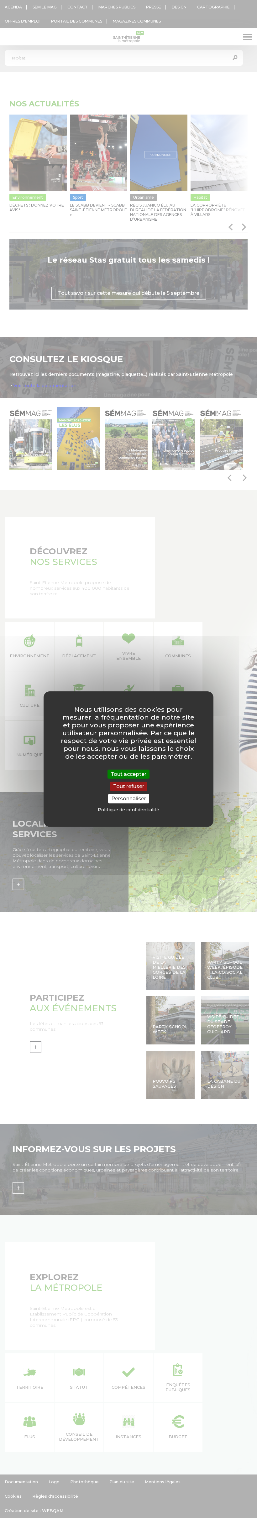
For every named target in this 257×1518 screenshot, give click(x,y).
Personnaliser (128, 799)
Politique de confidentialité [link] (128, 809)
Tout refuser (128, 786)
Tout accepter (128, 774)
